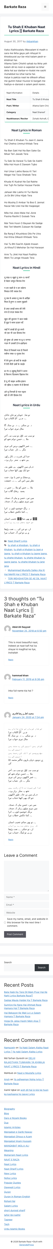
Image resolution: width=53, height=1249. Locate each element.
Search (8, 962)
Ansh (7, 1079)
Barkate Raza (15, 7)
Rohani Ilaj (9, 1201)
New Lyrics (10, 1173)
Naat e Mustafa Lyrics (29, 1073)
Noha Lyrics (10, 1178)
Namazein (9, 1047)
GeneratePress (26, 1244)
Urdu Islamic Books (14, 1229)
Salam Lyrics (11, 1205)
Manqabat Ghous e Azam (18, 1136)
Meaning (8, 1150)
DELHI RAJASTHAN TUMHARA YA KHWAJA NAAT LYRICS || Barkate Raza (24, 1062)
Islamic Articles (12, 1127)
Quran (7, 1192)
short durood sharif (14, 1210)
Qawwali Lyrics (12, 1187)
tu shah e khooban (18, 545)
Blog (6, 1113)
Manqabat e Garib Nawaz (18, 1132)
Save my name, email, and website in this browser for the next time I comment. (27, 922)
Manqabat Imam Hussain (17, 1141)
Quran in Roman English (17, 1196)
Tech (6, 1224)
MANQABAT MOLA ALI (16, 1145)
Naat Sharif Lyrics (17, 541)
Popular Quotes (12, 1182)
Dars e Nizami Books (15, 1118)
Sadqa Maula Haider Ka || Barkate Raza (26, 1000)
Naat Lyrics (10, 1164)
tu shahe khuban (13, 557)
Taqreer (8, 1219)
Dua (6, 1122)
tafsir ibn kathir (12, 1215)
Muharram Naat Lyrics (16, 1155)
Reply (10, 660)
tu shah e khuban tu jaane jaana (29, 553)
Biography (9, 1109)
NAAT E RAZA (11, 1159)
